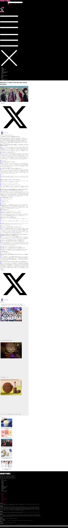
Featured (2, 483)
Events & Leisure (3, 487)
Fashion (2, 482)
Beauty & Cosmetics (4, 480)
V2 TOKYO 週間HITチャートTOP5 (4, 377)
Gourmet (2, 497)
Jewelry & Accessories (4, 486)
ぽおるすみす (18, 305)
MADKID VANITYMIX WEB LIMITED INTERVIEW (6, 447)
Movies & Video (3, 488)
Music (2, 489)
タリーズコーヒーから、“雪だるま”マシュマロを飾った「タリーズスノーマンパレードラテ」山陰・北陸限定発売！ (6, 428)
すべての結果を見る (10, 6)
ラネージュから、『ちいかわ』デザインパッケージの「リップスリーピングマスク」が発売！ (6, 437)
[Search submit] (8, 3)
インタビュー (9, 305)
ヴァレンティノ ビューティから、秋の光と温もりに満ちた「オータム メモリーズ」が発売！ (11, 414)
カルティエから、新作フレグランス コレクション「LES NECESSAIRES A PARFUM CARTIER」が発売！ (6, 458)
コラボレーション (14, 305)
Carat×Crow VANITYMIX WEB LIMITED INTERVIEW (6, 340)
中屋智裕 (22, 305)
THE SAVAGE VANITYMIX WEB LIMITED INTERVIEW (6, 469)
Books (2, 481)
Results (9, 4)
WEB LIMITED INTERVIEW (4, 305)
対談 (24, 305)
